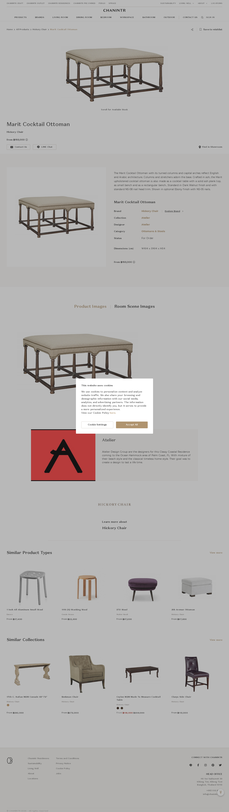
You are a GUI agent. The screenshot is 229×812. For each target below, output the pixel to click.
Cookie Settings (97, 425)
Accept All (132, 425)
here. (113, 413)
